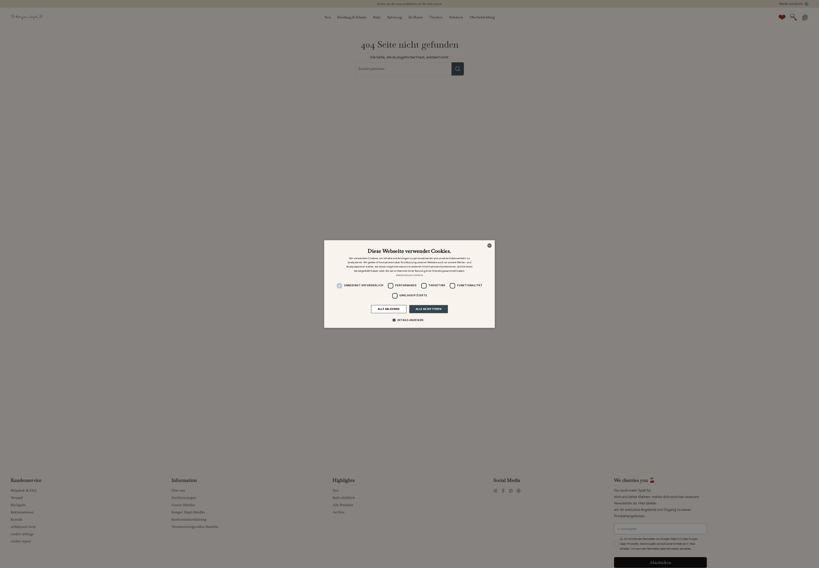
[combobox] (489, 245)
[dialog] (409, 284)
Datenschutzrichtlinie (409, 275)
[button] (410, 319)
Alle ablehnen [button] (389, 309)
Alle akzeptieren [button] (428, 309)
